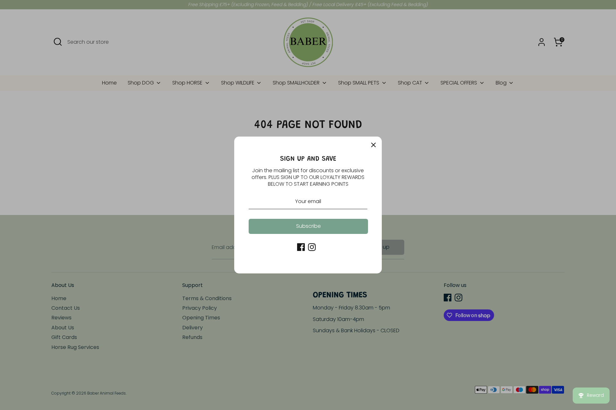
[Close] (373, 145)
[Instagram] (312, 247)
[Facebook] (301, 247)
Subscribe (308, 226)
